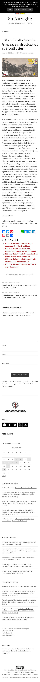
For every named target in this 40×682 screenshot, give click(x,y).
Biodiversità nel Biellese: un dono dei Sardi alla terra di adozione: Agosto (18, 559)
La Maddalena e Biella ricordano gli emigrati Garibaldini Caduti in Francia (19, 296)
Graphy (24, 677)
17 (8, 466)
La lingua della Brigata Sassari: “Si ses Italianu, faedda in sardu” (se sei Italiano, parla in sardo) (18, 495)
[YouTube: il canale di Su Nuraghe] (20, 425)
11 (12, 463)
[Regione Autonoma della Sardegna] (15, 407)
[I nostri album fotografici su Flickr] (4, 425)
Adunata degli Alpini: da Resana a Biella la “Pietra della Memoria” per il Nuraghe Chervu (19, 503)
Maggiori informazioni (23, 9)
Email (4, 354)
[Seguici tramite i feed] (25, 425)
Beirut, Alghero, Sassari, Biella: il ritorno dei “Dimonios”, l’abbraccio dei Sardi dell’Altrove (17, 565)
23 (4, 469)
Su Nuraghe (20, 19)
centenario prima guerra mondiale (21, 274)
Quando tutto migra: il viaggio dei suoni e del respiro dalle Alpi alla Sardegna (17, 572)
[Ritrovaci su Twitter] (14, 425)
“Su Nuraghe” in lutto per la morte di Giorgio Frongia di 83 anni (18, 520)
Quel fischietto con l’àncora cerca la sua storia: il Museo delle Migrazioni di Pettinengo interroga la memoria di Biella (19, 551)
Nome (4, 345)
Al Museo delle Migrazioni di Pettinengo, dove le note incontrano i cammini (19, 543)
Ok (10, 9)
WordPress (13, 677)
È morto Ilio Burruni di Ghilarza (26, 488)
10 (8, 463)
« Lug (4, 476)
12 (16, 463)
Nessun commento (27, 53)
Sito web (5, 363)
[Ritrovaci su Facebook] (9, 425)
